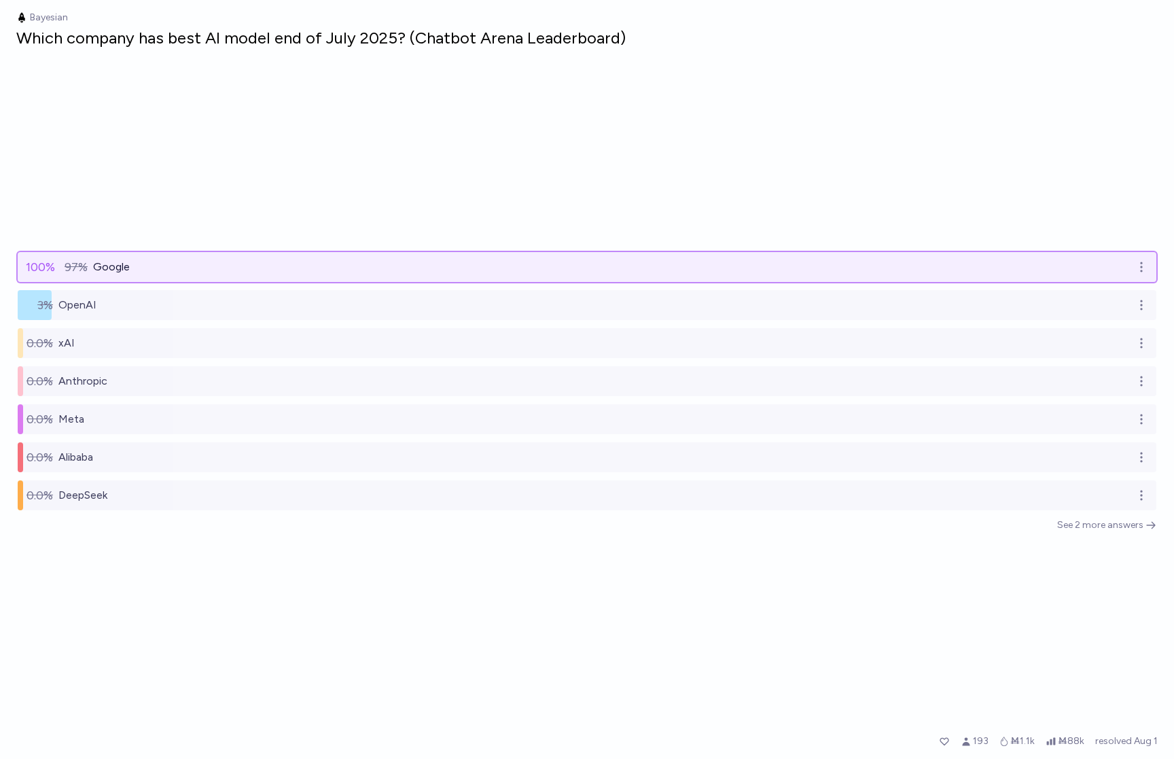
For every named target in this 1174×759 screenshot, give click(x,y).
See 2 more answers (1100, 525)
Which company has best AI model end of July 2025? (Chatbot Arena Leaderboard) (321, 38)
